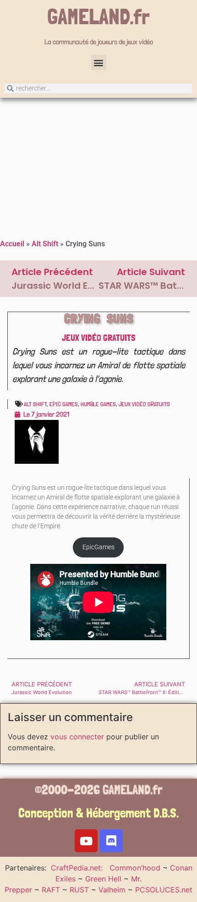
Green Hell (103, 878)
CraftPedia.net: (78, 867)
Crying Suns (99, 318)
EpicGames (98, 547)
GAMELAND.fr (98, 16)
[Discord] (111, 840)
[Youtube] (86, 840)
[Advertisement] (98, 166)
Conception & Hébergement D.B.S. (98, 813)
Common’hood (134, 867)
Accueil (12, 243)
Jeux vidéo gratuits (99, 337)
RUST (79, 889)
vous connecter (77, 736)
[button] (98, 62)
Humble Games (98, 404)
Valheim (112, 889)
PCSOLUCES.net (163, 889)
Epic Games (63, 404)
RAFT (51, 889)
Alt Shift (45, 243)
